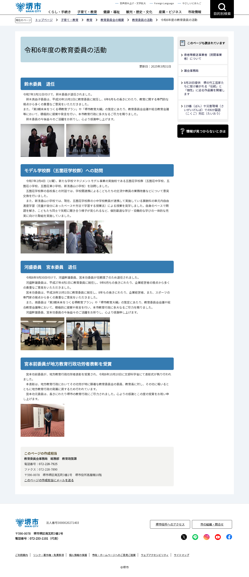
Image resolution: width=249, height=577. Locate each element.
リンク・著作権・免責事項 (48, 555)
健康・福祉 (111, 12)
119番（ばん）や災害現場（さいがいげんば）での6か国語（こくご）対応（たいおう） (204, 110)
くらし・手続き (59, 12)
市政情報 (194, 12)
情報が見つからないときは (206, 131)
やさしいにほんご (191, 3)
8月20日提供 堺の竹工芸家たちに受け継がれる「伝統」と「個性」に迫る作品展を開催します (204, 88)
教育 (89, 20)
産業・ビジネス (170, 12)
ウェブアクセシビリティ (155, 555)
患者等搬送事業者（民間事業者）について (203, 56)
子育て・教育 (87, 12)
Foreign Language (164, 3)
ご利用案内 (21, 555)
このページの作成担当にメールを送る (49, 480)
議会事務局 (191, 70)
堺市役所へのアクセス (170, 524)
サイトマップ (181, 555)
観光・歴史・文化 (139, 12)
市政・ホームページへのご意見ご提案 (114, 555)
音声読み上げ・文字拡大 (133, 3)
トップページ (44, 20)
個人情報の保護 (78, 555)
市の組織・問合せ (212, 524)
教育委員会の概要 (112, 20)
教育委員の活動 (142, 20)
